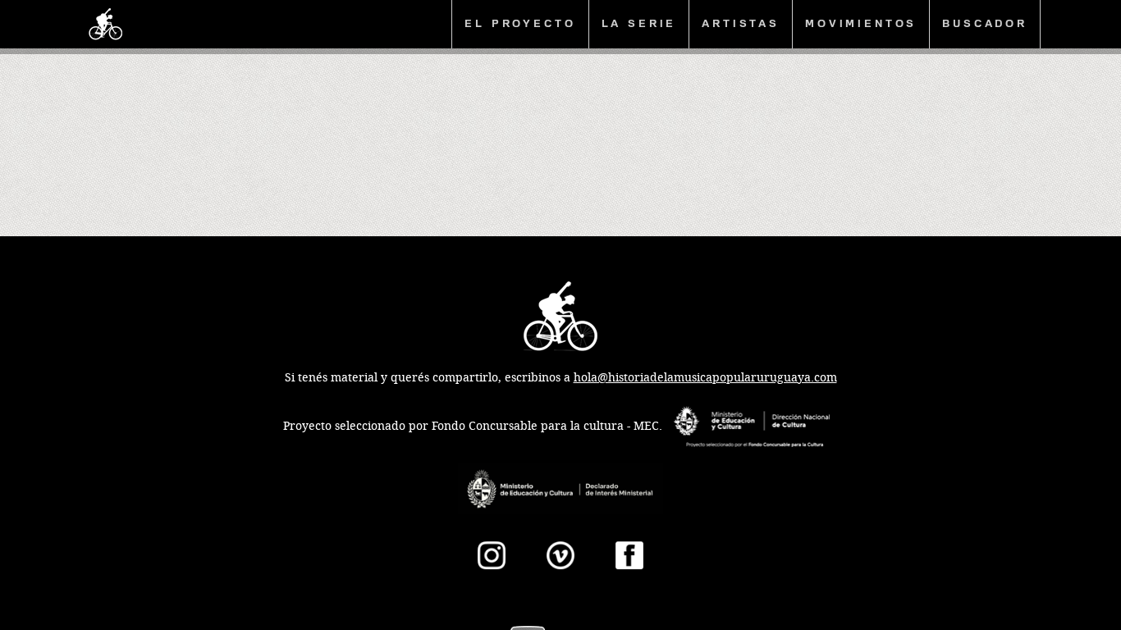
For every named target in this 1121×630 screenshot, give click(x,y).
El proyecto (519, 23)
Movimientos (861, 23)
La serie (639, 23)
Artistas (741, 23)
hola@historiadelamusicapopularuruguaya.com (705, 378)
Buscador (984, 23)
